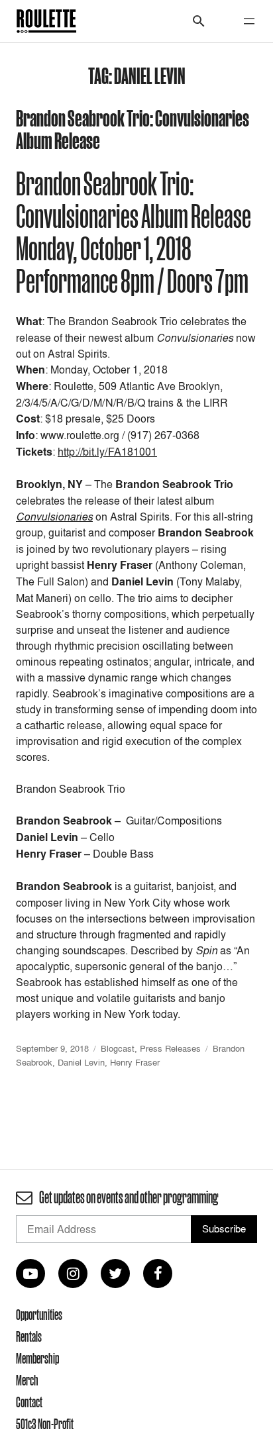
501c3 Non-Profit (45, 1423)
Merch (27, 1380)
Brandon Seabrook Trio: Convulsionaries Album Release (132, 128)
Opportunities (39, 1314)
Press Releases (170, 1048)
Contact (29, 1402)
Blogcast (118, 1048)
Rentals (29, 1336)
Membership (37, 1358)
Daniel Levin (81, 1062)
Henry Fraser (135, 1062)
